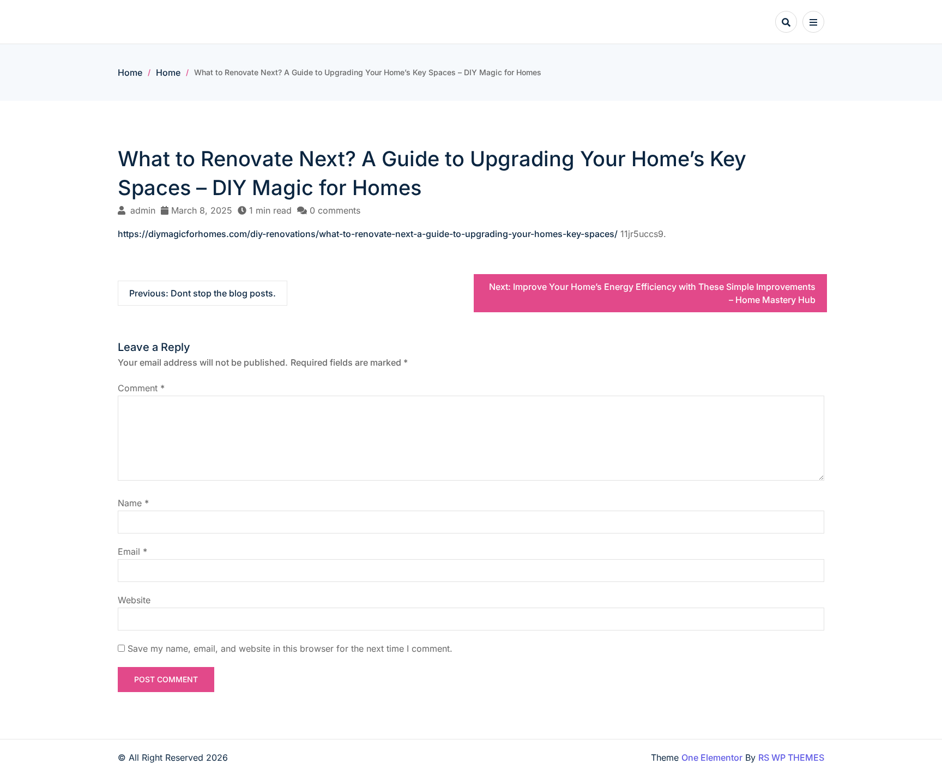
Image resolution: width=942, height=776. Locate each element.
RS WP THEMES (791, 757)
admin (142, 210)
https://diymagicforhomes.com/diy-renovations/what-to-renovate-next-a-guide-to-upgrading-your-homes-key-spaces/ (368, 233)
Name (133, 503)
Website (134, 600)
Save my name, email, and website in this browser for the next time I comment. (290, 648)
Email (132, 551)
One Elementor (711, 757)
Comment (141, 388)
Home (130, 72)
